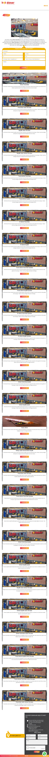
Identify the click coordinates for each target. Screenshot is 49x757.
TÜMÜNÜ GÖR (24, 90)
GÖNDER (24, 67)
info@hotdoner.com (32, 728)
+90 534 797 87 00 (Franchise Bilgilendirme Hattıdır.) (34, 727)
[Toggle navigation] (4, 8)
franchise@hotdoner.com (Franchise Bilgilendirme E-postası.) (36, 730)
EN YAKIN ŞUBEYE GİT (15, 735)
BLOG (26, 756)
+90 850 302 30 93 (32, 724)
